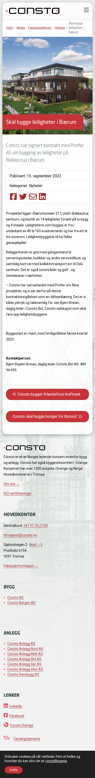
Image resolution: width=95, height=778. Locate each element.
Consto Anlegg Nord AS (25, 649)
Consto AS (15, 597)
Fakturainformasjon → (21, 566)
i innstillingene (56, 761)
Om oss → (11, 484)
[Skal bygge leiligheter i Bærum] (13, 196)
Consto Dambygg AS (23, 674)
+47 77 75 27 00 (35, 526)
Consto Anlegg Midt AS (25, 654)
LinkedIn (16, 706)
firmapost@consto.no (20, 535)
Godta (14, 770)
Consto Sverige (21, 725)
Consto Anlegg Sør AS (24, 664)
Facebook (17, 716)
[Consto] (32, 10)
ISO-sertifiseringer (18, 493)
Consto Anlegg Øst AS (24, 659)
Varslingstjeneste (26, 739)
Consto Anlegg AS (21, 644)
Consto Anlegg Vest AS (25, 669)
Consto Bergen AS (21, 603)
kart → (36, 545)
